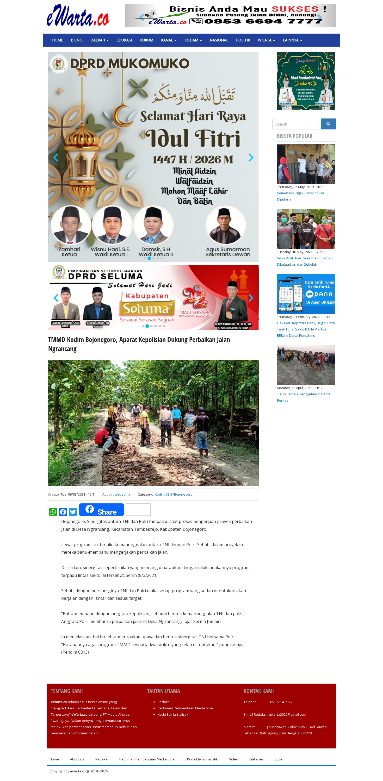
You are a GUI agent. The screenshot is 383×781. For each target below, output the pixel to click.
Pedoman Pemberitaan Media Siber (186, 708)
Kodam (191, 40)
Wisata (265, 40)
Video (233, 759)
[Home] (80, 15)
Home (57, 40)
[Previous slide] (56, 157)
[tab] (145, 258)
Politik (243, 40)
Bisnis (77, 40)
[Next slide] (250, 157)
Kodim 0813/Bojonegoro (174, 494)
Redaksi (164, 701)
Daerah (98, 40)
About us (77, 759)
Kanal (167, 40)
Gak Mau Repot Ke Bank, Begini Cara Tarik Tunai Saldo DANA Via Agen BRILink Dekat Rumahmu (306, 329)
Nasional (219, 40)
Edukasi (124, 40)
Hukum (146, 40)
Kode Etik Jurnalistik (173, 714)
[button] (141, 15)
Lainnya (291, 40)
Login (279, 759)
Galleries (256, 759)
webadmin (123, 494)
